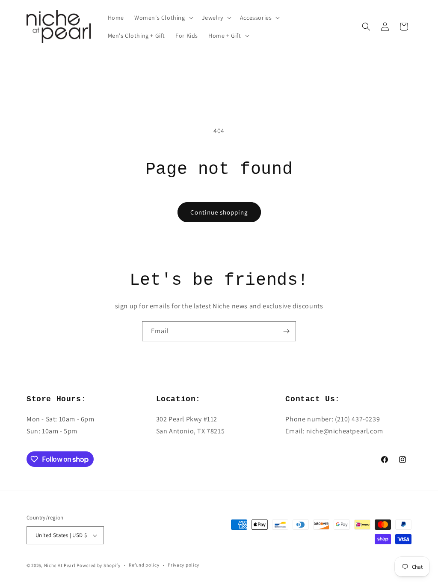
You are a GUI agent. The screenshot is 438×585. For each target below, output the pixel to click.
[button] (163, 18)
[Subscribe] (286, 331)
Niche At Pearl (60, 565)
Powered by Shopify (99, 565)
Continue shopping (219, 212)
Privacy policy (183, 565)
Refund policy (144, 565)
